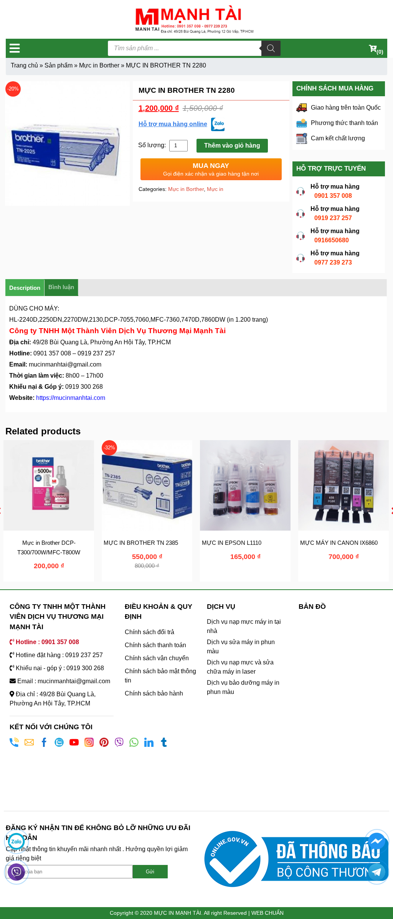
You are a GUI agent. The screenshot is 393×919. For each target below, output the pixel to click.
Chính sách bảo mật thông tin (160, 676)
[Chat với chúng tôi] (16, 841)
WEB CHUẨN (267, 913)
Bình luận (61, 287)
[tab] (25, 287)
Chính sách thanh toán (155, 645)
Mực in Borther (99, 65)
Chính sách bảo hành (154, 693)
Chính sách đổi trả (149, 632)
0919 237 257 (333, 218)
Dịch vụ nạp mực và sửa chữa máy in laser (240, 667)
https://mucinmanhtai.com (70, 398)
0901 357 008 (333, 195)
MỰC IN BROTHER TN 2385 (128, 542)
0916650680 (331, 240)
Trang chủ (24, 65)
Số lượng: (152, 145)
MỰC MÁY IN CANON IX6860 (326, 542)
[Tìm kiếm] (271, 48)
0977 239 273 (333, 262)
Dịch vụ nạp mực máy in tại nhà (244, 626)
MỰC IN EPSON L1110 (218, 542)
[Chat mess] (376, 841)
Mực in (215, 189)
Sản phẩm (59, 65)
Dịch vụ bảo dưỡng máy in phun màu (243, 687)
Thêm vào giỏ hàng (232, 145)
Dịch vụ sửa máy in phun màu (241, 646)
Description (24, 287)
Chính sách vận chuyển (157, 658)
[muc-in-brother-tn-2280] (67, 143)
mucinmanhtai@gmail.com (65, 364)
